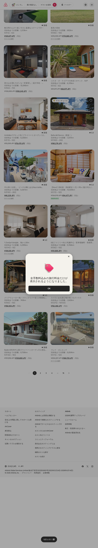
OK (49, 288)
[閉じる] (69, 256)
